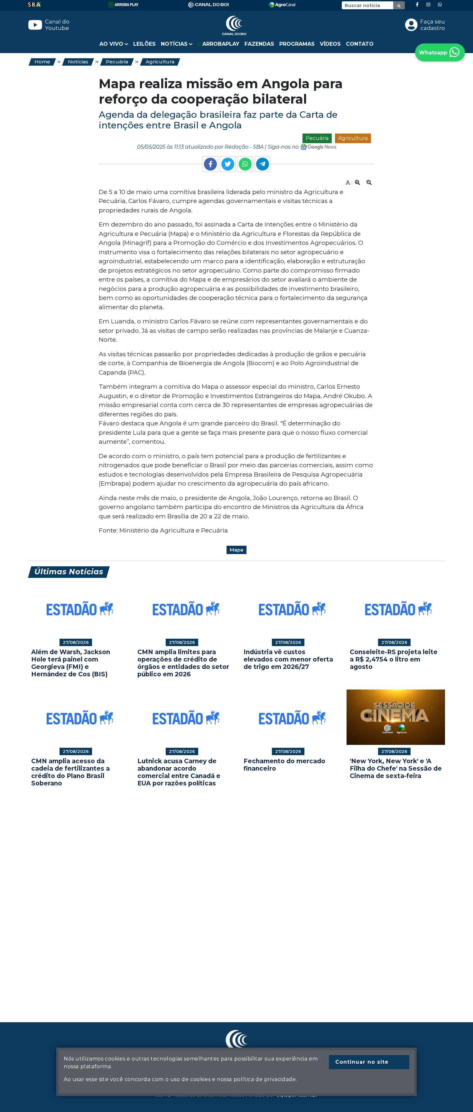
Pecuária (117, 62)
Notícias (78, 62)
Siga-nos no (284, 147)
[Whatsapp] (440, 4)
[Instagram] (428, 4)
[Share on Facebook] (210, 164)
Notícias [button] (174, 44)
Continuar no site (362, 1062)
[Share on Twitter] (228, 164)
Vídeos (330, 44)
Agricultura (160, 62)
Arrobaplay (220, 44)
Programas (297, 44)
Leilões (144, 44)
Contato (360, 44)
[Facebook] (417, 4)
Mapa (236, 550)
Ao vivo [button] (111, 44)
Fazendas (259, 44)
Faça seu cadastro (432, 24)
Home (42, 62)
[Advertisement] (221, 894)
